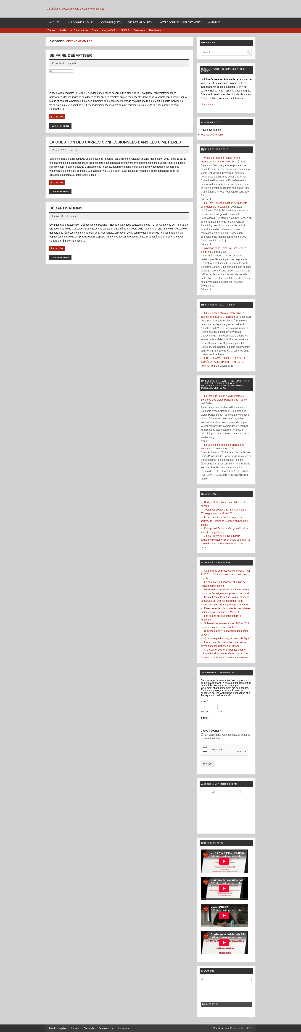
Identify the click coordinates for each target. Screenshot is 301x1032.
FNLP (225, 149)
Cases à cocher (211, 730)
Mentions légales (57, 1028)
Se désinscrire (106, 1028)
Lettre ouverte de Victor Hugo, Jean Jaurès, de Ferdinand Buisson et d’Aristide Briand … (224, 521)
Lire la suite (207, 104)
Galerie (95, 30)
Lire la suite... (57, 116)
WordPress (230, 1028)
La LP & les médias (79, 30)
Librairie (62, 30)
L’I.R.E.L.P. (125, 30)
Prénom (204, 711)
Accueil (54, 22)
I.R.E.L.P (230, 304)
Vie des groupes (140, 22)
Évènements (139, 30)
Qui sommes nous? (81, 22)
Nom (204, 701)
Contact (75, 1028)
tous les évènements (212, 134)
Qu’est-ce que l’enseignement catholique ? (228, 638)
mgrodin (72, 63)
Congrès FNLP (109, 30)
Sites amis (89, 1028)
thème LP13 (245, 1028)
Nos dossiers (155, 30)
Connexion (123, 1028)
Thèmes (51, 30)
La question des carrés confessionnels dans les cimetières (115, 142)
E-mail (205, 717)
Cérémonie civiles (60, 126)
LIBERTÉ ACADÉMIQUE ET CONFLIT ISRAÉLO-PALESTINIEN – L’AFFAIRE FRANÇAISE (224, 362)
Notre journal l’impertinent (180, 22)
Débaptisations (65, 208)
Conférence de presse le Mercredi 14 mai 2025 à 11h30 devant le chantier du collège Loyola (225, 574)
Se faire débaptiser (70, 55)
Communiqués (111, 22)
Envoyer (207, 763)
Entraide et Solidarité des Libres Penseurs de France (222, 386)
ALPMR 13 (214, 22)
